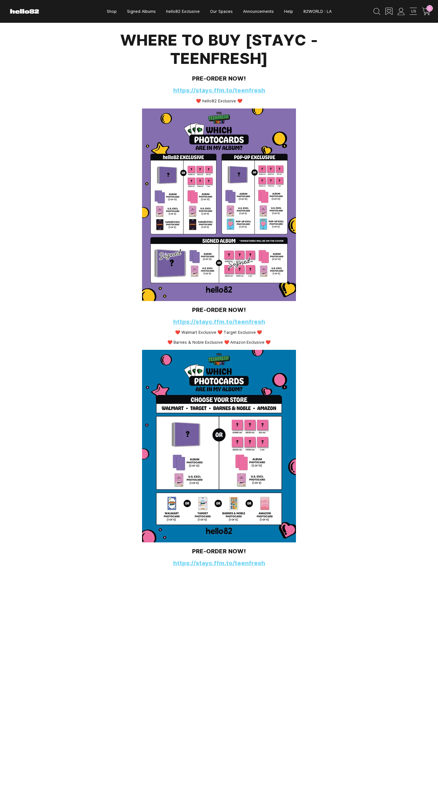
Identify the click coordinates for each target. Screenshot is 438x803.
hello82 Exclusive (183, 11)
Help (288, 11)
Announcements (258, 11)
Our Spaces (221, 11)
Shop (112, 11)
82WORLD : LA (317, 11)
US (413, 11)
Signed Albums (141, 11)
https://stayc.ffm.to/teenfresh (219, 90)
